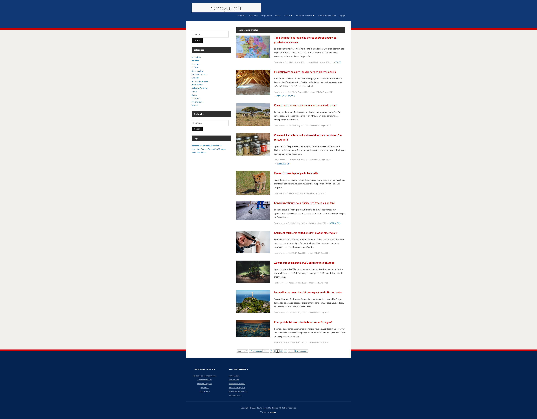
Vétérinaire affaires (237, 383)
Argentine (196, 149)
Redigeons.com (235, 395)
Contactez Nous (204, 379)
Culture (286, 15)
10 (281, 351)
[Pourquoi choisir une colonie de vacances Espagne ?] (253, 328)
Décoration (213, 149)
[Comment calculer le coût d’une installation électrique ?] (253, 242)
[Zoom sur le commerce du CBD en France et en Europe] (253, 271)
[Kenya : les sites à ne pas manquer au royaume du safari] (253, 114)
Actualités (240, 15)
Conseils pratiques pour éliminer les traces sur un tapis (304, 202)
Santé (277, 15)
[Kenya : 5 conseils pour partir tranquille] (253, 183)
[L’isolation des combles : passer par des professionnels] (253, 82)
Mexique (222, 149)
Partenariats (234, 376)
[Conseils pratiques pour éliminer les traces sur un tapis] (253, 210)
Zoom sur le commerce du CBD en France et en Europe (304, 262)
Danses (204, 149)
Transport (196, 98)
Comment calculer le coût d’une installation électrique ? (305, 232)
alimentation (216, 145)
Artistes (195, 60)
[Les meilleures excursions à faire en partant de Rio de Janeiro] (253, 301)
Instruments (197, 84)
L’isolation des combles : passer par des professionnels (305, 71)
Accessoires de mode (201, 145)
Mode (194, 91)
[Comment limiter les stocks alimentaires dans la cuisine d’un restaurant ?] (253, 144)
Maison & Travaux (304, 15)
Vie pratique (266, 15)
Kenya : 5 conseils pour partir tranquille (296, 173)
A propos (205, 387)
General (195, 77)
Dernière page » (301, 351)
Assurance (253, 15)
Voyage (342, 15)
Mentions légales (204, 383)
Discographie (197, 71)
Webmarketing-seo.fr (238, 391)
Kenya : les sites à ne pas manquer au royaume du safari (305, 105)
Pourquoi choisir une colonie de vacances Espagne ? (303, 322)
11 (285, 351)
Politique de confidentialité (204, 376)
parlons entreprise (237, 387)
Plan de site (204, 391)
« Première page (256, 351)
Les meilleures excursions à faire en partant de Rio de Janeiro (308, 292)
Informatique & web (327, 15)
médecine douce (199, 152)
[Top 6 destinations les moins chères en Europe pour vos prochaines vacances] (253, 46)
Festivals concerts (200, 74)
